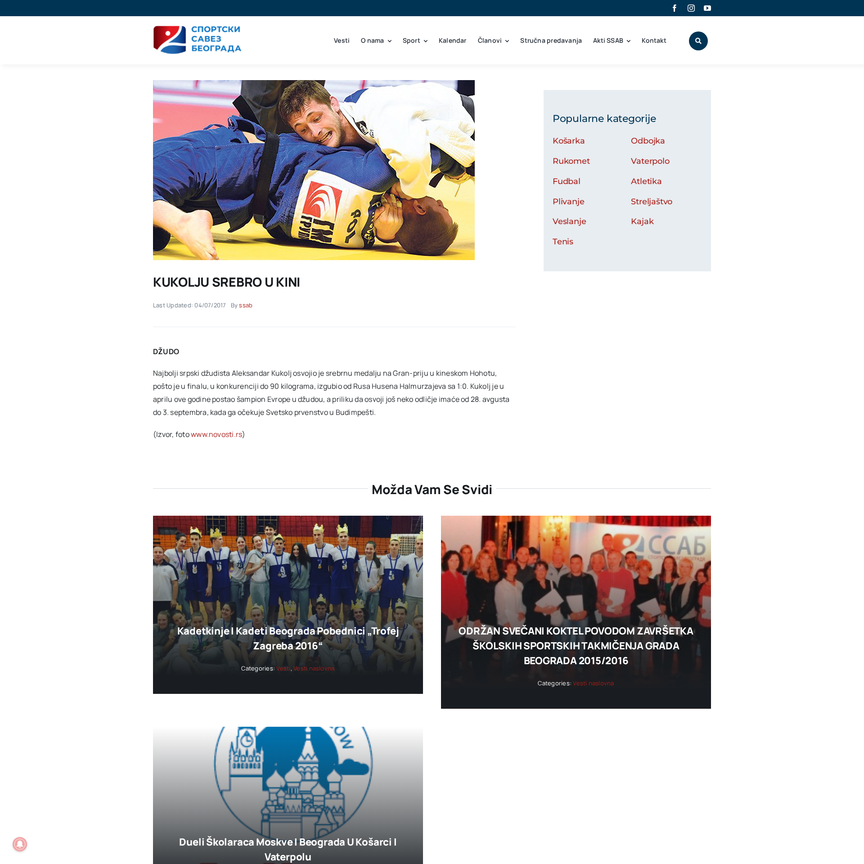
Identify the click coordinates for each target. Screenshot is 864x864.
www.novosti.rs (216, 434)
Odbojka (648, 141)
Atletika (646, 181)
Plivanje (569, 202)
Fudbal (566, 181)
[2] (314, 84)
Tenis (563, 242)
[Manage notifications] (20, 844)
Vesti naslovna (313, 668)
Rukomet (571, 161)
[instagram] (691, 8)
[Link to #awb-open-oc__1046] (698, 41)
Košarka (569, 141)
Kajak (642, 221)
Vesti (283, 668)
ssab (245, 305)
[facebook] (674, 8)
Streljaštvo (651, 202)
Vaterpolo (650, 161)
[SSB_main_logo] (198, 29)
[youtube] (707, 8)
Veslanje (569, 221)
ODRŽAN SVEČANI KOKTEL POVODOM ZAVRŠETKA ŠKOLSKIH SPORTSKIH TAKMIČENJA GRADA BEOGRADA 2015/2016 (576, 645)
